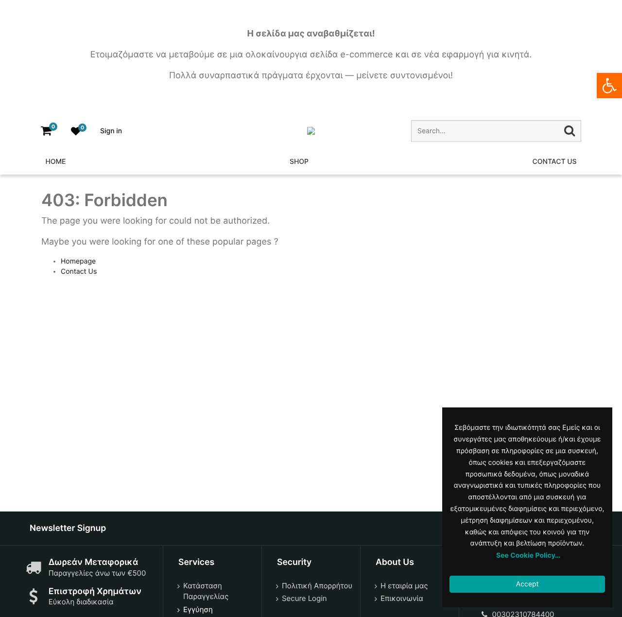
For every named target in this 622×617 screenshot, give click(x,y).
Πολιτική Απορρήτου (317, 585)
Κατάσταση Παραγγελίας (205, 591)
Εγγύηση (198, 609)
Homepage (78, 261)
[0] (46, 131)
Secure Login (304, 598)
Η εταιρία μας (404, 585)
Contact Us (79, 271)
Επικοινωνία (401, 598)
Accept (527, 584)
